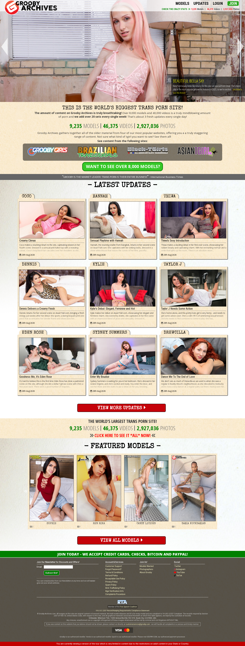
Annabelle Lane (146, 523)
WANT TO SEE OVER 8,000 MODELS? (123, 166)
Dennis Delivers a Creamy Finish (37, 308)
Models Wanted (147, 566)
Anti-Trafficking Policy (115, 588)
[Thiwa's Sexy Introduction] (193, 219)
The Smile (181, 81)
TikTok (179, 575)
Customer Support (113, 566)
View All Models (120, 540)
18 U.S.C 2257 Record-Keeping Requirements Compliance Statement (122, 611)
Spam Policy (110, 585)
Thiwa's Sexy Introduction (175, 240)
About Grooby (146, 572)
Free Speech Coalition (128, 607)
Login (218, 3)
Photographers (146, 569)
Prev (4, 47)
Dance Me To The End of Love (178, 376)
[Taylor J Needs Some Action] (193, 287)
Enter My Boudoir (99, 376)
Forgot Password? (113, 569)
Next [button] (219, 491)
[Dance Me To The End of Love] (193, 355)
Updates (201, 3)
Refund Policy (111, 575)
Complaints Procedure (115, 594)
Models (182, 3)
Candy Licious (51, 523)
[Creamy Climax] (51, 219)
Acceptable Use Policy (115, 578)
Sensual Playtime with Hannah (106, 240)
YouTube (181, 572)
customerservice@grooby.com (138, 624)
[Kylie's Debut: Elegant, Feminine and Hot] (122, 287)
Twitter (177, 566)
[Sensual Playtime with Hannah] (122, 219)
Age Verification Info (114, 591)
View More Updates (120, 408)
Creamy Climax (27, 240)
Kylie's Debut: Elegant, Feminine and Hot (112, 308)
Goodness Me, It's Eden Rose (35, 376)
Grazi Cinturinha (193, 523)
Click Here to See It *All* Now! (123, 435)
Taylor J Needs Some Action (177, 308)
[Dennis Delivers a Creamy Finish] (51, 287)
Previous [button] (25, 491)
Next (241, 47)
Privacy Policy (111, 582)
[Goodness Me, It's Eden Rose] (51, 355)
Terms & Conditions (114, 572)
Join (233, 3)
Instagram (180, 569)
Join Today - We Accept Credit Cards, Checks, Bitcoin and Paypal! (122, 554)
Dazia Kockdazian (99, 523)
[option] (51, 491)
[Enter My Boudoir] (122, 355)
